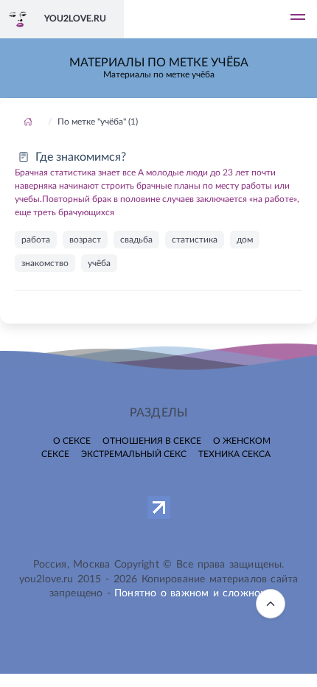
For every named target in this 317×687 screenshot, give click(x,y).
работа (35, 239)
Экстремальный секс (134, 454)
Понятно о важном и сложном (191, 593)
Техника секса (234, 454)
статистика (194, 239)
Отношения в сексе (151, 440)
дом (245, 239)
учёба (99, 263)
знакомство (45, 263)
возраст (85, 239)
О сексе (72, 440)
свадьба (136, 239)
